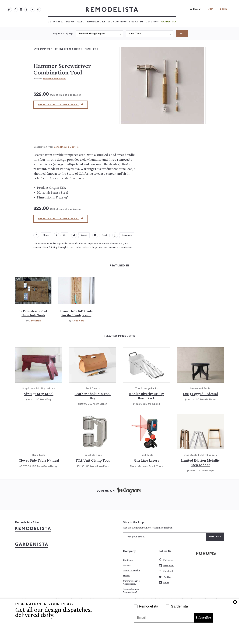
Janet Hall (35, 321)
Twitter (167, 577)
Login (223, 9)
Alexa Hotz (78, 321)
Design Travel (75, 22)
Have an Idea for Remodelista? (131, 590)
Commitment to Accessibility (131, 582)
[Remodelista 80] (15, 9)
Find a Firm (136, 22)
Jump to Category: (62, 33)
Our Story (152, 22)
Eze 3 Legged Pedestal (200, 394)
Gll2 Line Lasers (146, 461)
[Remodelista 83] (32, 9)
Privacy (126, 576)
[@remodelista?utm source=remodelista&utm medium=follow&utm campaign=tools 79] (9, 9)
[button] (194, 9)
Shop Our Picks (117, 22)
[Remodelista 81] (21, 9)
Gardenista (168, 22)
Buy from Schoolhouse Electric (58, 104)
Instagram (168, 566)
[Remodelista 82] (26, 9)
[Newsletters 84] (38, 9)
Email (166, 583)
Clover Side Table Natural (39, 461)
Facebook (168, 571)
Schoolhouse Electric (54, 78)
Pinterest (168, 560)
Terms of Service (131, 570)
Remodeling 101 (95, 22)
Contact (127, 565)
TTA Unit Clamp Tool (93, 461)
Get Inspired (56, 22)
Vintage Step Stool (38, 394)
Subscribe (203, 618)
